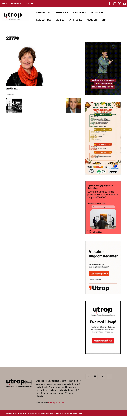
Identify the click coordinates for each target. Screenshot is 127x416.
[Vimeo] (109, 376)
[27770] (27, 84)
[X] (102, 376)
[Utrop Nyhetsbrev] (103, 353)
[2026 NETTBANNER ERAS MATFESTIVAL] (103, 173)
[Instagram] (95, 376)
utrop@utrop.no (56, 402)
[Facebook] (87, 376)
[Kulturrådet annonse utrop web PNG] (103, 233)
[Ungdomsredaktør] (103, 293)
